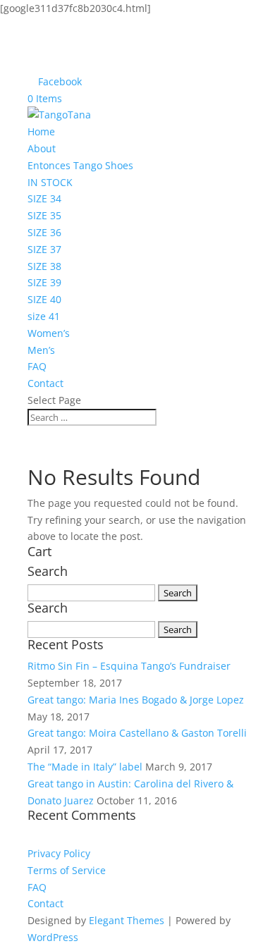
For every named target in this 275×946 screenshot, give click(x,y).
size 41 (44, 316)
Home (41, 131)
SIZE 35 (44, 215)
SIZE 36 (44, 232)
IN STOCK (50, 182)
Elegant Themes (126, 920)
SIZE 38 (44, 266)
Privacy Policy (59, 853)
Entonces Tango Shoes (80, 165)
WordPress (53, 937)
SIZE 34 (44, 198)
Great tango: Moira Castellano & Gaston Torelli (137, 732)
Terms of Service (67, 870)
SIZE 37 (44, 249)
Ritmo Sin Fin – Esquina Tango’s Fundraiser (129, 665)
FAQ (37, 366)
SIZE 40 (44, 299)
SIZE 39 (44, 282)
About (42, 148)
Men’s (41, 350)
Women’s (49, 333)
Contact (45, 383)
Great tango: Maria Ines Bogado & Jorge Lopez (136, 699)
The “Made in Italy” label (85, 766)
